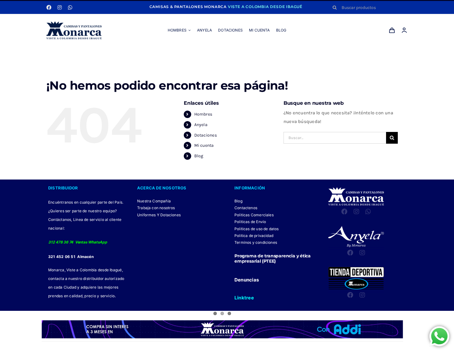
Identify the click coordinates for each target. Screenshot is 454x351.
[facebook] (48, 7)
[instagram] (59, 7)
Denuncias (246, 280)
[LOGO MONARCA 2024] (74, 23)
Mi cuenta (204, 145)
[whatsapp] (70, 7)
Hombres (203, 114)
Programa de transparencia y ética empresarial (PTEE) (272, 258)
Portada (194, 53)
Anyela (201, 124)
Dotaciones (205, 135)
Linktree (244, 298)
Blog (199, 156)
